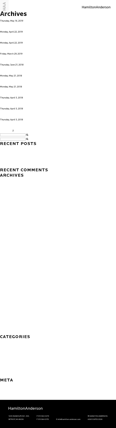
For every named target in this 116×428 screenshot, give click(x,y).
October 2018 (7, 273)
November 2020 (8, 248)
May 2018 (5, 286)
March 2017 (6, 332)
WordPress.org (7, 398)
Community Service (9, 346)
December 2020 (8, 244)
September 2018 (8, 277)
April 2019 (5, 269)
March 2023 (6, 201)
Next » (23, 131)
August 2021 (6, 231)
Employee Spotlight (10, 354)
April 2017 (5, 328)
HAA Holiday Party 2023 (12, 157)
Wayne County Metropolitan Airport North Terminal (56, 70)
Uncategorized (7, 376)
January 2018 (6, 298)
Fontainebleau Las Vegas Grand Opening (20, 153)
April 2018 (5, 290)
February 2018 (7, 294)
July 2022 (5, 214)
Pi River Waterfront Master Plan (34, 81)
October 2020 (7, 252)
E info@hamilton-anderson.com (68, 419)
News (3, 359)
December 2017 (8, 303)
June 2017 (5, 320)
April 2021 (5, 239)
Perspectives (6, 363)
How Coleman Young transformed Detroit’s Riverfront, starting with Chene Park (39, 148)
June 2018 (5, 282)
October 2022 (7, 210)
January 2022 (6, 222)
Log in (3, 385)
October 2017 (7, 311)
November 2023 (8, 189)
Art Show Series (8, 342)
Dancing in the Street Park (28, 26)
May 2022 (5, 218)
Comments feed (8, 393)
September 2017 (8, 315)
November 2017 (8, 307)
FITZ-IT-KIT (13, 59)
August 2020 (6, 260)
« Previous (5, 131)
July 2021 (4, 235)
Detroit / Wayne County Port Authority (41, 114)
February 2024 (7, 180)
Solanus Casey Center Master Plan (38, 48)
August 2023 (6, 197)
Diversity (4, 350)
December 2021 (8, 227)
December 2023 (8, 184)
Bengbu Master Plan (22, 92)
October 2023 (7, 193)
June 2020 (5, 265)
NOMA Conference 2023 (12, 165)
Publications (6, 371)
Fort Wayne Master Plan (26, 125)
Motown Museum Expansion (31, 37)
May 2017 (5, 324)
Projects (4, 367)
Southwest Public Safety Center (34, 103)
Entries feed (6, 389)
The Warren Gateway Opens (14, 161)
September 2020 (8, 256)
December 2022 (8, 205)
